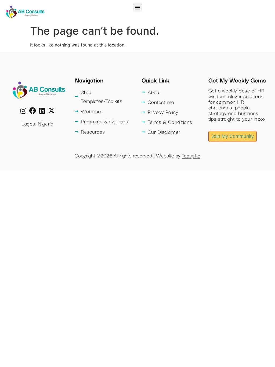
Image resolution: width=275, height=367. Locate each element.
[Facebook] (32, 110)
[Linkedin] (42, 110)
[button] (137, 7)
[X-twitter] (51, 110)
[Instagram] (23, 110)
